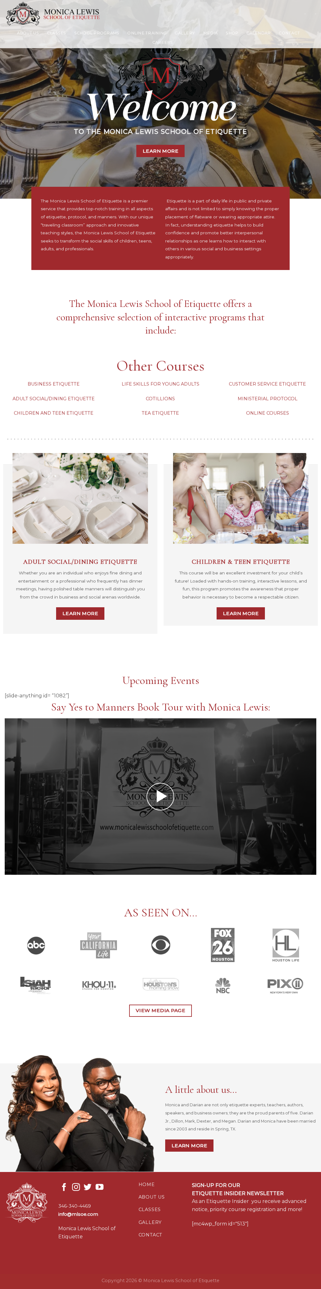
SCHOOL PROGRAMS (96, 33)
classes (150, 1209)
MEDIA (210, 33)
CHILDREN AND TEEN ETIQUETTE (53, 413)
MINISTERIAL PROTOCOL (267, 398)
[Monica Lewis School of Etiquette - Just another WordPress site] (58, 14)
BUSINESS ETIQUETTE (54, 384)
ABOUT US (28, 33)
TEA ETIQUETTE (160, 413)
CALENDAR (258, 33)
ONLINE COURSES (267, 413)
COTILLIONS (160, 398)
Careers (162, 42)
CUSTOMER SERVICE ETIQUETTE (267, 384)
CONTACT (289, 33)
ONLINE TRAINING (146, 33)
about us (152, 1197)
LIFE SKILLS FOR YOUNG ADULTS (160, 384)
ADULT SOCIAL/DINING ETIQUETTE (54, 398)
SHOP (232, 33)
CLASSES (56, 33)
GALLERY (185, 33)
